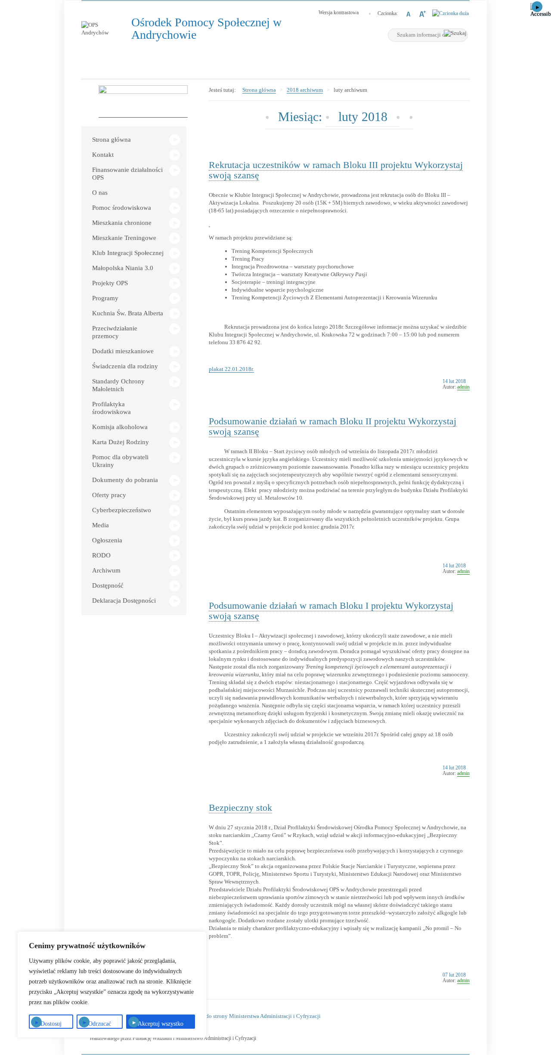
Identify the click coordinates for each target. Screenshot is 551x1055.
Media (100, 525)
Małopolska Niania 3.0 (122, 268)
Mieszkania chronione (122, 222)
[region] (112, 984)
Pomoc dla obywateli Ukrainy (120, 461)
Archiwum (106, 570)
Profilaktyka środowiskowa (111, 408)
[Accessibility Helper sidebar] (540, 10)
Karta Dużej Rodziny (120, 442)
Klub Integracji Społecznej (128, 252)
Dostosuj (51, 1024)
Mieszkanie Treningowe (124, 237)
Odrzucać (99, 1024)
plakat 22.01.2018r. (231, 369)
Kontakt (103, 154)
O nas (100, 192)
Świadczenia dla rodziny (125, 366)
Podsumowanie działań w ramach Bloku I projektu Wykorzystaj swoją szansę (331, 610)
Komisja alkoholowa (120, 426)
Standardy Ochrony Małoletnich (118, 385)
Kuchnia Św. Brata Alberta (127, 313)
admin (463, 387)
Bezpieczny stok (240, 807)
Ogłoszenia (107, 540)
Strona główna (111, 139)
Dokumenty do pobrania (125, 479)
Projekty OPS (110, 283)
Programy (105, 298)
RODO (101, 555)
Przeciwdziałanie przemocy (114, 332)
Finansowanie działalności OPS (127, 173)
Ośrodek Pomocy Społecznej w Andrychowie (206, 28)
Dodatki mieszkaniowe (123, 351)
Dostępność (108, 585)
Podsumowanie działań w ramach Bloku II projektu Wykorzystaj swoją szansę (332, 426)
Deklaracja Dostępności (124, 600)
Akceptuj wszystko (160, 1024)
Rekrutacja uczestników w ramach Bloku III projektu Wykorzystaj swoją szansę (336, 170)
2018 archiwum (305, 90)
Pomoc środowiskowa (121, 207)
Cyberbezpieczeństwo (121, 510)
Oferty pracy (109, 495)
